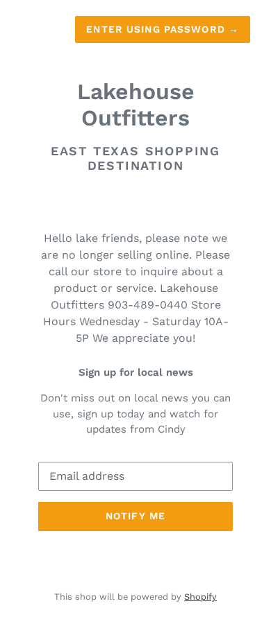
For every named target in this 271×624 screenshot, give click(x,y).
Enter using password (162, 29)
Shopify (200, 596)
